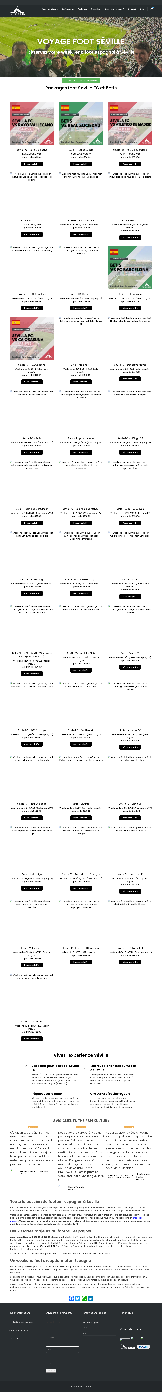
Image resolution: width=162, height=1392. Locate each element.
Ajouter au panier (130, 596)
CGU (85, 1327)
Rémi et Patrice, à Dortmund (34, 1171)
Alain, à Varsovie (76, 1187)
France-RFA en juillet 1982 (44, 1246)
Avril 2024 (72, 1190)
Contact (132, 9)
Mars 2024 (140, 1179)
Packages (82, 9)
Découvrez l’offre (31, 164)
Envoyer (51, 1370)
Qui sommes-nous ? (114, 9)
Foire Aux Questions (18, 1330)
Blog (142, 9)
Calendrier (96, 9)
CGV (85, 1332)
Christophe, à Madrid (143, 1175)
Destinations (68, 9)
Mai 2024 (23, 1174)
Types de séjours (50, 9)
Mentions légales (91, 1322)
